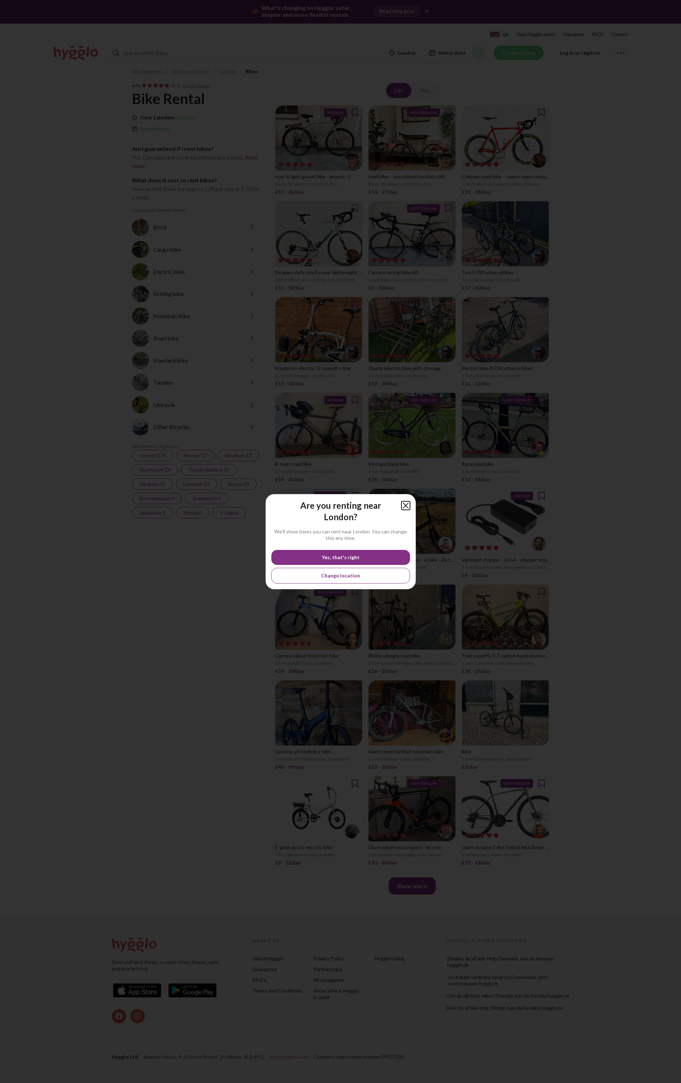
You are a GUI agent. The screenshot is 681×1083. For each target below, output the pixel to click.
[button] (405, 505)
